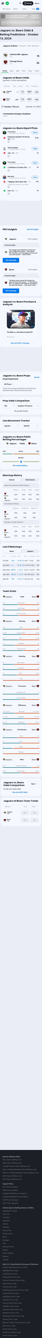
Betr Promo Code (9, 1326)
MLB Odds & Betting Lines (12, 1176)
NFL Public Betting (20, 465)
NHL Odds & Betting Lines (12, 1179)
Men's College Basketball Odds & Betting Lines (20, 1169)
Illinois (5, 1237)
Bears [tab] (12, 551)
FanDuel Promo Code (10, 1300)
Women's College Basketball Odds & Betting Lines (21, 1173)
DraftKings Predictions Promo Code (15, 1290)
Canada (5, 1259)
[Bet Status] (4, 138)
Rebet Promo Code (10, 1329)
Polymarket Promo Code (11, 1277)
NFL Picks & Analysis (10, 1187)
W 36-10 (20, 561)
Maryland (6, 1221)
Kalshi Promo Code (9, 1283)
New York (6, 1214)
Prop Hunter (12, 132)
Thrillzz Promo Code (10, 1335)
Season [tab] (12, 480)
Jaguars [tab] (30, 551)
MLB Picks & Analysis (10, 1200)
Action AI (9, 337)
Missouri (6, 1256)
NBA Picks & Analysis (10, 1190)
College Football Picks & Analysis (14, 1193)
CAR (12, 561)
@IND (13, 570)
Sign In (37, 3)
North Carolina (8, 1253)
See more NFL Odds (19, 792)
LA (12, 565)
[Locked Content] (21, 461)
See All (36, 377)
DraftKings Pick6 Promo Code (13, 1316)
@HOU (13, 574)
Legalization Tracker (10, 1211)
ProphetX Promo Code (11, 1293)
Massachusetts (8, 1247)
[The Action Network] (7, 3)
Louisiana (6, 1217)
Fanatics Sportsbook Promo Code (15, 1267)
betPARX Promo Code (11, 1306)
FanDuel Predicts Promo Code (14, 1280)
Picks (24, 71)
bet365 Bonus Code (10, 1274)
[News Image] (21, 319)
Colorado (6, 1227)
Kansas (5, 1250)
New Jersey (7, 1230)
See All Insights (33, 229)
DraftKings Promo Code (11, 1296)
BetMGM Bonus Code (10, 1270)
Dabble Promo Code (10, 1319)
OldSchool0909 (13, 148)
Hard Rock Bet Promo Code (13, 1309)
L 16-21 (20, 570)
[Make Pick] (9, 142)
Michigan (6, 1240)
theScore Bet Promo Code (12, 1303)
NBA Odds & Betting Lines (12, 1163)
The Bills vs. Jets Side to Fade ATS (19, 332)
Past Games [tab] (30, 480)
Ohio (4, 1243)
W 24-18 (20, 565)
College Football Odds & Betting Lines (16, 1166)
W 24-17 (20, 579)
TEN (12, 579)
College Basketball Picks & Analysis (15, 1197)
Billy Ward (11, 176)
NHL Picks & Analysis (10, 1203)
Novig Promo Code (9, 1287)
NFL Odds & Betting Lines (12, 1160)
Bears (34, 443)
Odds (17, 71)
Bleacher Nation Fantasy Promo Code (16, 1322)
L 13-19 (20, 574)
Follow (35, 132)
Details (5, 71)
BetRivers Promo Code (11, 1313)
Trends (36, 71)
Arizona (5, 1224)
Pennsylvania (7, 1234)
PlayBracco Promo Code (11, 1332)
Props (30, 71)
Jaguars (12, 443)
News (11, 71)
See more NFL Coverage (20, 343)
